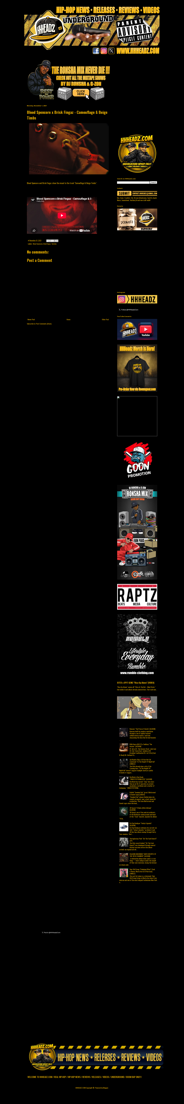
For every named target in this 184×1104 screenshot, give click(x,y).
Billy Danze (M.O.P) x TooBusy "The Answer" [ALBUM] (141, 745)
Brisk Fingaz (47, 244)
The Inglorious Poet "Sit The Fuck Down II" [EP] (143, 839)
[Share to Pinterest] (57, 241)
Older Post (105, 319)
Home (68, 319)
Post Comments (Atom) (43, 323)
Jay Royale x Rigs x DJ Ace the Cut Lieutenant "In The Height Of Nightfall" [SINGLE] (142, 761)
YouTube (54, 244)
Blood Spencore (38, 244)
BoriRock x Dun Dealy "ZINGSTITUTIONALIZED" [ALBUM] (141, 778)
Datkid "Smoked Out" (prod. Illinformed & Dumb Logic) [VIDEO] (143, 793)
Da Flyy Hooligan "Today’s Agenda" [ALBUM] (141, 824)
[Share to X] (52, 241)
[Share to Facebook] (54, 241)
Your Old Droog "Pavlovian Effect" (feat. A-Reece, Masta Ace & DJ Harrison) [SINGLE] (142, 871)
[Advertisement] (150, 76)
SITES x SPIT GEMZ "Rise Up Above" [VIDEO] (135, 682)
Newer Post (31, 319)
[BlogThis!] (50, 241)
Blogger (105, 1087)
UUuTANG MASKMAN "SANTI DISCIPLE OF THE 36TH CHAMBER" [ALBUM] (143, 855)
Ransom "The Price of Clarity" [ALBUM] (142, 729)
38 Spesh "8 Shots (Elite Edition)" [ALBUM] (140, 809)
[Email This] (47, 241)
